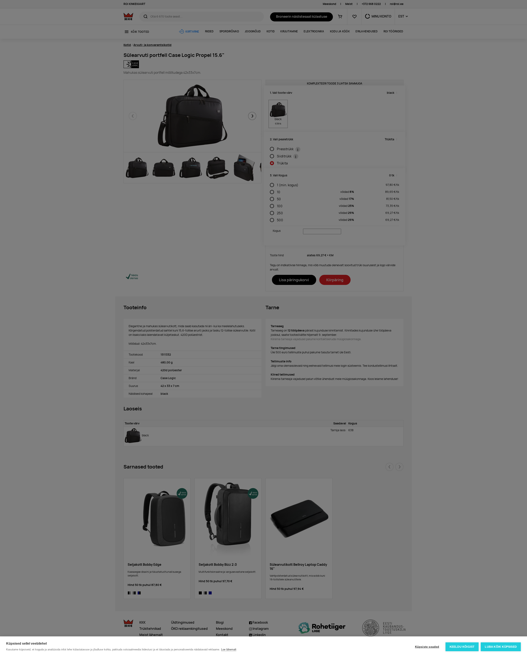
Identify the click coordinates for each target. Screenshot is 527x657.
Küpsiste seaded (427, 646)
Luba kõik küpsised (501, 646)
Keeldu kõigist (462, 646)
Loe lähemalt (228, 649)
